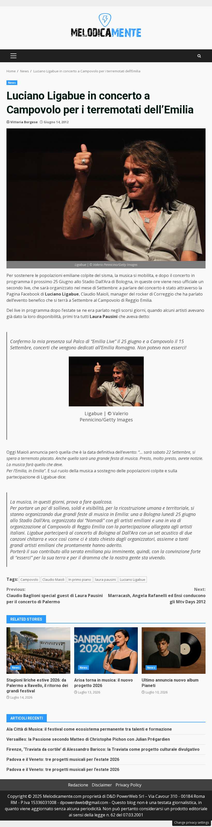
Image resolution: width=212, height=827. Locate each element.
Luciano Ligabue (132, 579)
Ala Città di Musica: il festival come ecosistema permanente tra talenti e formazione (89, 729)
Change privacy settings (191, 822)
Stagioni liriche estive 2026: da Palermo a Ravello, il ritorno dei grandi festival (38, 650)
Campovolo (29, 579)
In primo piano (80, 579)
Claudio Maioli (53, 579)
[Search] (199, 56)
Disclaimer (102, 785)
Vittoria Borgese (24, 122)
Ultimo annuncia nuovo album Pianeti (174, 650)
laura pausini (105, 579)
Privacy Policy (128, 785)
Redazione (78, 785)
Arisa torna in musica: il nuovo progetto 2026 (106, 650)
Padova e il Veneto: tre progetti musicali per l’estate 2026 (62, 759)
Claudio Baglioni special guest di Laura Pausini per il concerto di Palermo (54, 595)
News (12, 82)
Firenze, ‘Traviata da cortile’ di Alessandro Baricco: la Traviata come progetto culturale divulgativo (103, 749)
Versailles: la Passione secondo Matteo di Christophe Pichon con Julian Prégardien (88, 739)
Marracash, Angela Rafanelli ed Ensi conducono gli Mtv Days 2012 (157, 595)
